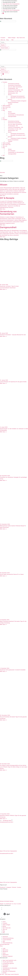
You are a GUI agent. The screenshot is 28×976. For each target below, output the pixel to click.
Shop (1, 946)
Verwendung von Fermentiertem (16, 115)
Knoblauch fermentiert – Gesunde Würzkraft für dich (13, 334)
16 (3, 820)
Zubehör (10, 104)
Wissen (10, 111)
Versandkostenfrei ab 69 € (6, 822)
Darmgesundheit (12, 116)
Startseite (2, 172)
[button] (3, 38)
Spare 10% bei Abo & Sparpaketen (8, 851)
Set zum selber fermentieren (15, 86)
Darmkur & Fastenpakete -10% (15, 90)
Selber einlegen (6, 105)
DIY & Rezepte (11, 113)
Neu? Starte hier (7, 107)
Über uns (5, 108)
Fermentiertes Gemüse (13, 83)
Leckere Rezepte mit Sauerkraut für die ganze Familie (13, 381)
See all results (4, 47)
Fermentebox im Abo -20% (14, 91)
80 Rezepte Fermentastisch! (17, 96)
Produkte (5, 82)
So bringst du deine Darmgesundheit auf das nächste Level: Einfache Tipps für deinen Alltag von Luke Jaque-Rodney (14, 767)
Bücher (10, 94)
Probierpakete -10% (13, 88)
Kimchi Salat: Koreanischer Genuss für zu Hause (12, 574)
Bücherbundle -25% (13, 93)
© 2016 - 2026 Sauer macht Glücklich (9, 974)
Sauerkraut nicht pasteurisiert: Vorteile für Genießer (12, 669)
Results (3, 45)
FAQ (4, 118)
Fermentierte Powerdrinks (14, 85)
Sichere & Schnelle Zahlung (6, 901)
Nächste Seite (7, 820)
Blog (4, 110)
